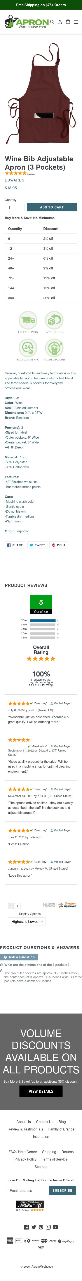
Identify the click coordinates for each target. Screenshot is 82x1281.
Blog (62, 1121)
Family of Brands (61, 1129)
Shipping (49, 1151)
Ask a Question (21, 957)
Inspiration (41, 1136)
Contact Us (44, 1121)
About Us (23, 1121)
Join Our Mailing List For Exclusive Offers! (41, 1180)
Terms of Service (55, 1159)
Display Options (30, 913)
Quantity (10, 199)
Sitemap (41, 1166)
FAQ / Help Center (23, 1151)
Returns (67, 1151)
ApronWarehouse (42, 1266)
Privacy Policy (25, 1159)
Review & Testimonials (25, 1129)
